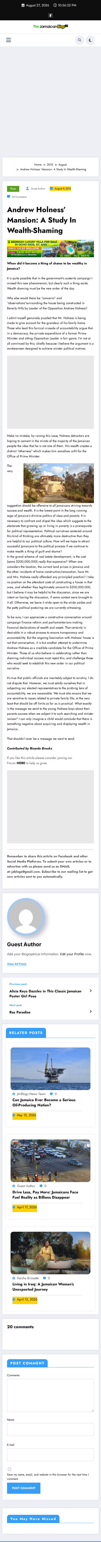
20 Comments (19, 197)
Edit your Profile (72, 954)
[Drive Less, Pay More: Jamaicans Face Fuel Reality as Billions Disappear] (50, 1160)
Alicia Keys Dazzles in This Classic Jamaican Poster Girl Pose (45, 994)
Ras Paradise (20, 1012)
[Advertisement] (50, 102)
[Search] (79, 40)
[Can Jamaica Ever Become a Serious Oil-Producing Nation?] (50, 1068)
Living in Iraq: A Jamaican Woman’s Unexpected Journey (43, 1287)
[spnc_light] (90, 40)
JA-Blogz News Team (31, 1093)
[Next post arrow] (90, 1011)
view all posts (17, 964)
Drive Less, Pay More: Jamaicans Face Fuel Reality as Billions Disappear (45, 1195)
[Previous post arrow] (90, 991)
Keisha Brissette (28, 1278)
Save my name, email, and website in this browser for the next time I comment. (48, 1476)
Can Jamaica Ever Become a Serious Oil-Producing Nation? (43, 1102)
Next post (15, 1005)
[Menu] (8, 40)
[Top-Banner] (50, 248)
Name (10, 1420)
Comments (13, 1375)
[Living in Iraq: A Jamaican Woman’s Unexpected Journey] (50, 1253)
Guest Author (38, 188)
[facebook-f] (50, 15)
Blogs (13, 188)
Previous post (18, 984)
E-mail (10, 1445)
